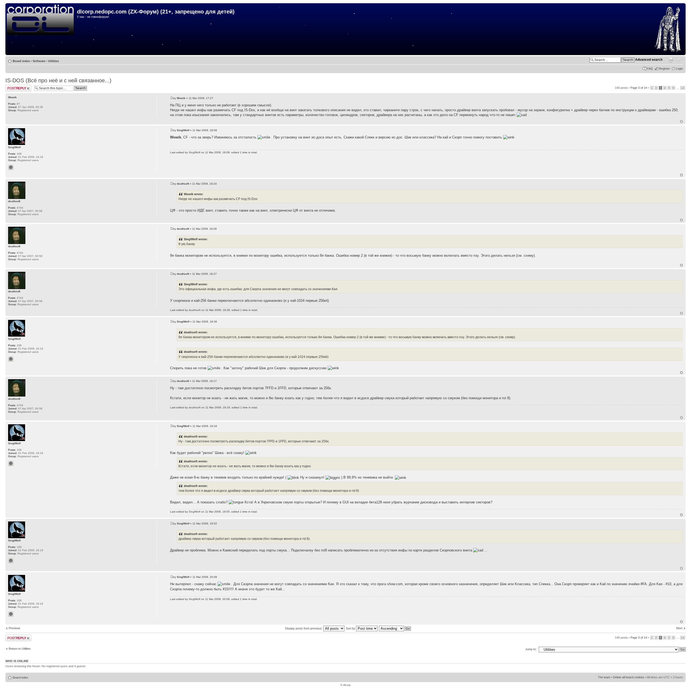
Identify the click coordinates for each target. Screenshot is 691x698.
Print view (671, 59)
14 (682, 87)
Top (681, 121)
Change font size (679, 59)
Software (39, 61)
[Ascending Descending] (395, 628)
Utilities (53, 61)
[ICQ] (10, 167)
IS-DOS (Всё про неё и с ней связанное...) (58, 80)
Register (664, 68)
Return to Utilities (20, 648)
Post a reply (13, 86)
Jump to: (531, 649)
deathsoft (183, 183)
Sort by (351, 628)
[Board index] (42, 20)
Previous (14, 628)
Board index (21, 61)
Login (679, 68)
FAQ (650, 68)
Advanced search (648, 60)
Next (679, 628)
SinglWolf (183, 130)
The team (604, 677)
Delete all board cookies (628, 677)
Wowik (181, 98)
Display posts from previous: (304, 628)
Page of (639, 87)
